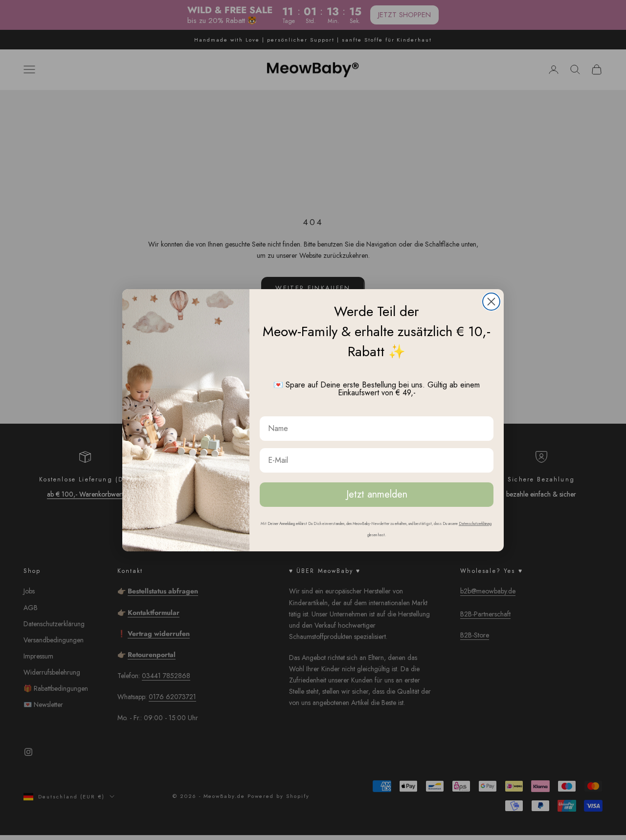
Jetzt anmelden (376, 494)
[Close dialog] (491, 301)
